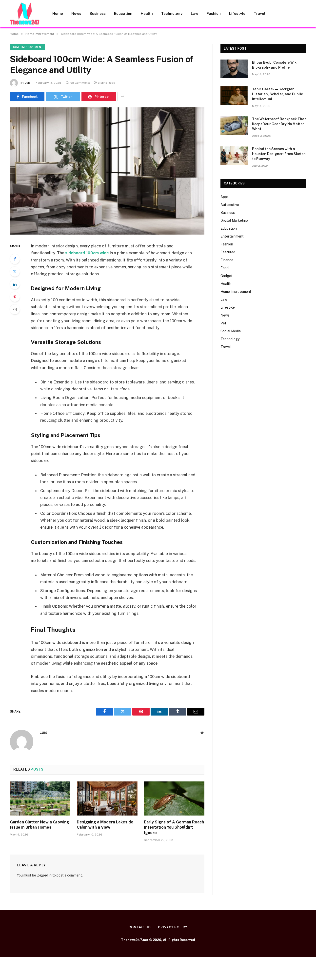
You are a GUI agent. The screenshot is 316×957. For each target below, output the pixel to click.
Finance (226, 260)
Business (98, 13)
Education (123, 13)
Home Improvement (27, 46)
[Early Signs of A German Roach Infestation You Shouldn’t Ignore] (174, 798)
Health (147, 13)
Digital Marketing (234, 220)
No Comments (80, 82)
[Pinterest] (15, 297)
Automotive (229, 205)
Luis (28, 82)
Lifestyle (237, 13)
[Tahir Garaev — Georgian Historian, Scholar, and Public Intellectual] (234, 95)
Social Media (230, 331)
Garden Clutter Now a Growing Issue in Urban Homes (39, 825)
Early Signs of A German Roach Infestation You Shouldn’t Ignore (174, 827)
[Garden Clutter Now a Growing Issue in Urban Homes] (40, 798)
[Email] (15, 309)
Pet (223, 323)
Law (194, 13)
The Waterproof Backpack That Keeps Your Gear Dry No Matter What (279, 124)
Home (57, 13)
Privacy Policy (172, 927)
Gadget (226, 276)
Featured (227, 252)
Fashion (214, 13)
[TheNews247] (25, 13)
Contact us (140, 927)
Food (224, 268)
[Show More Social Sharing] (122, 96)
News (76, 13)
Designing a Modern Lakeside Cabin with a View (105, 825)
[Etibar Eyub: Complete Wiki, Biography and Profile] (234, 69)
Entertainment (232, 236)
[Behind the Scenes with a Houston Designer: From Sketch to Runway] (234, 155)
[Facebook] (15, 259)
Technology (171, 13)
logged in (44, 875)
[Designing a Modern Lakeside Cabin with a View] (107, 798)
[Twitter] (15, 272)
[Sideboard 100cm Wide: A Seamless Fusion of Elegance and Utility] (107, 171)
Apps (224, 197)
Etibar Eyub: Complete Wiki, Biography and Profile (275, 64)
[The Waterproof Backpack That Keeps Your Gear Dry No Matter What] (234, 125)
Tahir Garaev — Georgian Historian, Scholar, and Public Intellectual (277, 94)
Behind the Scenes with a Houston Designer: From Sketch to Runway (279, 154)
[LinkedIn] (15, 284)
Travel (259, 13)
